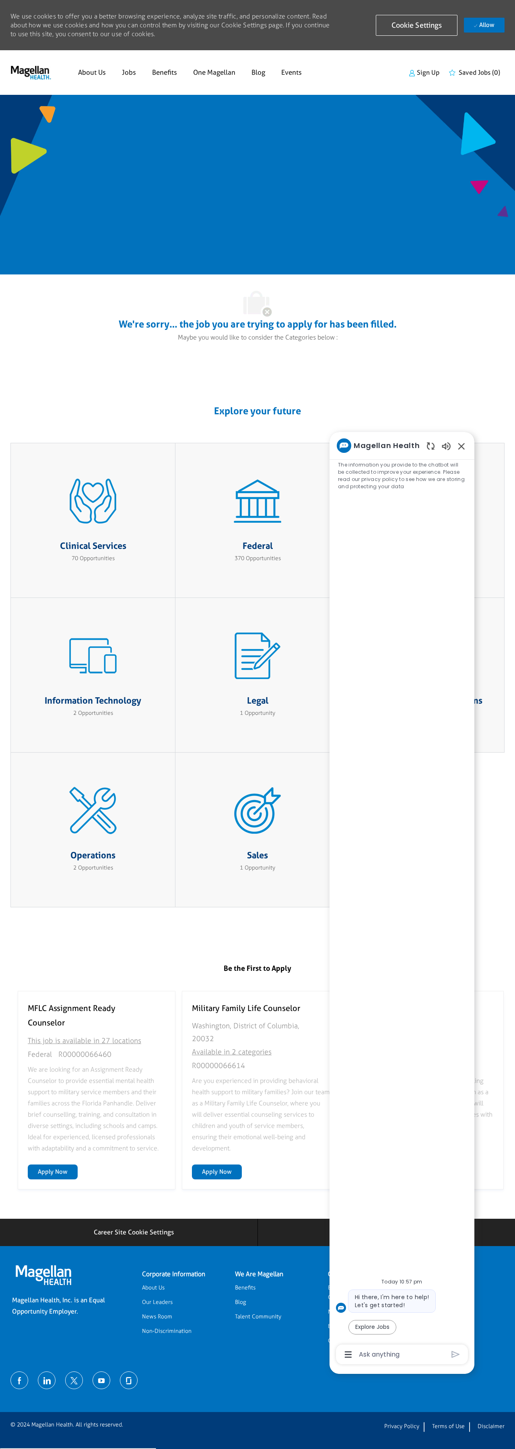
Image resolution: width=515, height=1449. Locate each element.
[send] (456, 1354)
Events (291, 72)
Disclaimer (491, 1426)
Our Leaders (157, 1302)
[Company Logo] (31, 73)
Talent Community (258, 1316)
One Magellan (214, 72)
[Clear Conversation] (431, 445)
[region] (402, 899)
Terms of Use (448, 1426)
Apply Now (58, 1171)
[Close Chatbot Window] (461, 446)
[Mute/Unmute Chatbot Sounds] (446, 446)
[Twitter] (74, 1380)
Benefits (164, 72)
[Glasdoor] (129, 1380)
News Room (157, 1316)
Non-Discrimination (167, 1331)
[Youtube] (101, 1380)
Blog (258, 72)
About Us (92, 72)
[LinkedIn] (47, 1380)
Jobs (129, 72)
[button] (417, 25)
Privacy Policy (401, 1426)
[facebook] (19, 1380)
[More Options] (348, 1354)
